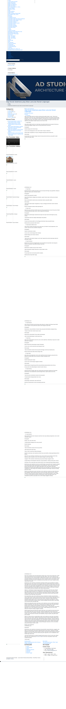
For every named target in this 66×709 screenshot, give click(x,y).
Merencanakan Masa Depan (13, 33)
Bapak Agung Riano (12, 2)
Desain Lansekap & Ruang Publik (14, 13)
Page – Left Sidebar (11, 35)
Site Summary (10, 42)
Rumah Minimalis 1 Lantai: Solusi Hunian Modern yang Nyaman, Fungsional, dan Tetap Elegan (15, 134)
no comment (27, 115)
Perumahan (10, 115)
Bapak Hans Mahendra (12, 4)
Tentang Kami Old (11, 45)
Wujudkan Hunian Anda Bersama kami (15, 49)
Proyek (9, 39)
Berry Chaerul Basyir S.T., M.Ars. (14, 6)
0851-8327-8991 (11, 65)
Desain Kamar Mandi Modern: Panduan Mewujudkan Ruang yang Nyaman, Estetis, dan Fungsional (15, 127)
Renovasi (10, 116)
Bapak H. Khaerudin (12, 3)
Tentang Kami (10, 44)
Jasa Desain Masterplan (12, 26)
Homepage (10, 16)
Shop (9, 41)
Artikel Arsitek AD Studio (12, 1)
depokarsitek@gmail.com (13, 74)
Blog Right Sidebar (11, 9)
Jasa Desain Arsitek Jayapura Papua (15, 19)
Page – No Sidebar (11, 36)
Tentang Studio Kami (12, 46)
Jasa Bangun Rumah (12, 17)
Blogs (9, 10)
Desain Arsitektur (11, 11)
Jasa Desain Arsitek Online (13, 20)
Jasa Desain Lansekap (12, 25)
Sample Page (10, 40)
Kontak (9, 28)
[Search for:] (13, 60)
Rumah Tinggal (11, 117)
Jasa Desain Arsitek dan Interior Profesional (16, 18)
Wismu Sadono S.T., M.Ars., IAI (14, 48)
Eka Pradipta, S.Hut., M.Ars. (13, 14)
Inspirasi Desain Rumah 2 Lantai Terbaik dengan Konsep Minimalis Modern (14, 124)
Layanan (9, 29)
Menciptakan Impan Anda (13, 32)
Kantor (9, 112)
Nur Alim (26, 114)
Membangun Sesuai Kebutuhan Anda (15, 31)
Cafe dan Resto (11, 111)
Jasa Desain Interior (12, 24)
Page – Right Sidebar (12, 38)
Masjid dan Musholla (30, 649)
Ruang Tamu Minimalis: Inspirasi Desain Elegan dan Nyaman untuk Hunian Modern (15, 130)
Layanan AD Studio (11, 30)
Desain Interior (11, 12)
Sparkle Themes (10, 658)
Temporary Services (12, 43)
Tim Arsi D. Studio (39, 636)
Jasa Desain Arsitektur (12, 21)
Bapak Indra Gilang (11, 5)
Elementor (10, 15)
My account (10, 34)
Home (9, 51)
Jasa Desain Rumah (11, 27)
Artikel (9, 0)
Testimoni (10, 47)
